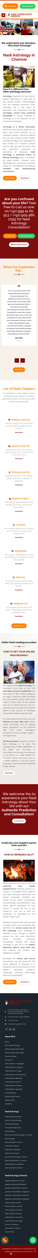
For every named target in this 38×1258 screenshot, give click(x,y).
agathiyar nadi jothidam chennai (16, 1188)
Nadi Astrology (10, 1131)
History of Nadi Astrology (13, 1120)
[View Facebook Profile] (6, 1029)
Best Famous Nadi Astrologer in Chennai (18, 1135)
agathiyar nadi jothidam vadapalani (17, 1199)
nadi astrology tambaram (14, 1210)
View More (19, 370)
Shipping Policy (10, 1100)
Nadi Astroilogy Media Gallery (14, 1049)
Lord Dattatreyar (10, 1093)
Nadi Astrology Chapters (13, 1117)
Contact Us (9, 1060)
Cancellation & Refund (12, 1228)
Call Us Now (11, 6)
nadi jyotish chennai (12, 1146)
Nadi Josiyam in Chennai (13, 1214)
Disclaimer (8, 1104)
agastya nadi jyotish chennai (15, 1181)
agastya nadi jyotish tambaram (16, 1184)
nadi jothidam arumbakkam (14, 1164)
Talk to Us (10, 236)
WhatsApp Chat (27, 236)
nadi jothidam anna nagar (14, 1221)
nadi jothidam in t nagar (13, 1071)
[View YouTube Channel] (13, 1029)
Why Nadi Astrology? (12, 1124)
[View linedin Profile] (10, 1029)
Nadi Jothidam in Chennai (14, 1168)
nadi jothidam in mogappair (14, 1064)
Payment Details (10, 1056)
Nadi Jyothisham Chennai (13, 1142)
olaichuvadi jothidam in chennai (16, 1160)
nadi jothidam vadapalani (13, 1089)
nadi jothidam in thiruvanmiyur (15, 1075)
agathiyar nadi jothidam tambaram (17, 1195)
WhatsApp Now (27, 6)
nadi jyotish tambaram (13, 1150)
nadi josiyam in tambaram (14, 1217)
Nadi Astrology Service (12, 1096)
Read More (25, 178)
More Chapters (19, 626)
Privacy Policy (9, 1232)
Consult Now (10, 178)
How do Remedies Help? (13, 1128)
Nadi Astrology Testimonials (14, 1053)
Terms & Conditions (12, 1225)
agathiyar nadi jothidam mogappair (17, 1192)
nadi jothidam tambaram (13, 1086)
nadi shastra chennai (12, 1153)
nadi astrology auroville (13, 1203)
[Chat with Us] (33, 1240)
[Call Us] (5, 1240)
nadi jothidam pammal (13, 1082)
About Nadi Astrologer (12, 1045)
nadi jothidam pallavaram (14, 1078)
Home (7, 1042)
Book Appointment (19, 244)
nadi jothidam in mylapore (14, 1067)
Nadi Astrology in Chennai (13, 1206)
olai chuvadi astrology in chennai (16, 1157)
